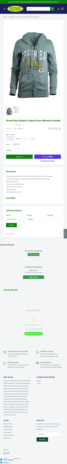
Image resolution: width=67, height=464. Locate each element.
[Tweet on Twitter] (56, 128)
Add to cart (19, 156)
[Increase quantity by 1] (24, 150)
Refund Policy (10, 234)
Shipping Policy (8, 426)
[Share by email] (59, 128)
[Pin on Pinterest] (53, 128)
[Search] (52, 9)
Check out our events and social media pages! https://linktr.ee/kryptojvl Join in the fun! (33, 2)
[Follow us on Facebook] (4, 453)
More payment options (47, 161)
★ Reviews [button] (65, 233)
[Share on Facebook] (50, 128)
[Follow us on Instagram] (8, 453)
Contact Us (6, 438)
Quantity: (9, 150)
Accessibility (7, 432)
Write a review (33, 254)
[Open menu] (4, 9)
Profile (39, 383)
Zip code (50, 215)
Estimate (11, 225)
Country (8, 215)
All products (11, 17)
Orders (39, 380)
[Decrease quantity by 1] (15, 150)
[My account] (58, 9)
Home (5, 17)
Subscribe (42, 439)
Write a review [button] (33, 277)
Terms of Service (8, 435)
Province (29, 215)
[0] (62, 9)
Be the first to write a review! (33, 334)
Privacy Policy (7, 424)
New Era (8, 128)
